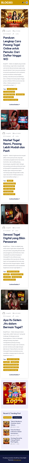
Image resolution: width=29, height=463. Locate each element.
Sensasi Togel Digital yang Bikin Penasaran (14, 238)
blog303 (8, 31)
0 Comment (7, 34)
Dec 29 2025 (17, 133)
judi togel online (8, 97)
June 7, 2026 (15, 444)
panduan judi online (9, 279)
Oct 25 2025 (17, 313)
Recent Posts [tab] (7, 417)
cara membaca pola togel (11, 364)
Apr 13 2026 (17, 31)
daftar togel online (9, 94)
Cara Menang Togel (9, 183)
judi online (7, 277)
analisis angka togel (13, 271)
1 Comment (7, 230)
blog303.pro (15, 362)
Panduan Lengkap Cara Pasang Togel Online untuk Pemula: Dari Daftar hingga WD (12, 48)
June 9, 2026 (15, 427)
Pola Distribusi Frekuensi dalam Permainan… (16, 431)
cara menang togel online (11, 367)
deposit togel (20, 94)
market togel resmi (9, 194)
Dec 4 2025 (17, 227)
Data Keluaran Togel (17, 274)
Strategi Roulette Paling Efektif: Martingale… (16, 440)
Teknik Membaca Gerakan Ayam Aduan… (16, 423)
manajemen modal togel (10, 99)
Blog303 (10, 180)
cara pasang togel (9, 91)
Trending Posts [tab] (17, 417)
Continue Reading (14, 104)
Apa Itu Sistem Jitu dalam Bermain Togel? (13, 323)
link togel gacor (8, 191)
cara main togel (12, 89)
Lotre (17, 34)
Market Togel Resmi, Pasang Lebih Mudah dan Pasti (14, 145)
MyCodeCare (17, 460)
